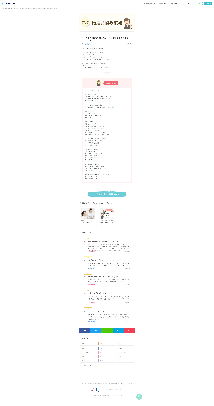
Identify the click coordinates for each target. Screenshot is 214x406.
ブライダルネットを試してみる (107, 194)
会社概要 (84, 383)
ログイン (199, 3)
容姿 (83, 356)
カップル (102, 360)
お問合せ (122, 383)
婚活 (29, 8)
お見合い (120, 348)
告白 (101, 356)
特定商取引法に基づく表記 (101, 383)
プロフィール (121, 352)
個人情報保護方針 (113, 383)
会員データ (162, 3)
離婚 (83, 348)
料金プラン (186, 3)
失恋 (101, 348)
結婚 (101, 343)
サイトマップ (129, 383)
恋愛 (83, 343)
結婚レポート (175, 3)
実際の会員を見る (149, 3)
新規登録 (208, 3)
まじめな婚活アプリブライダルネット (10, 8)
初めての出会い (85, 352)
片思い (120, 343)
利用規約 (90, 383)
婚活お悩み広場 (23, 8)
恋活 (119, 356)
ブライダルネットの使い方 (88, 365)
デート (101, 352)
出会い (83, 360)
